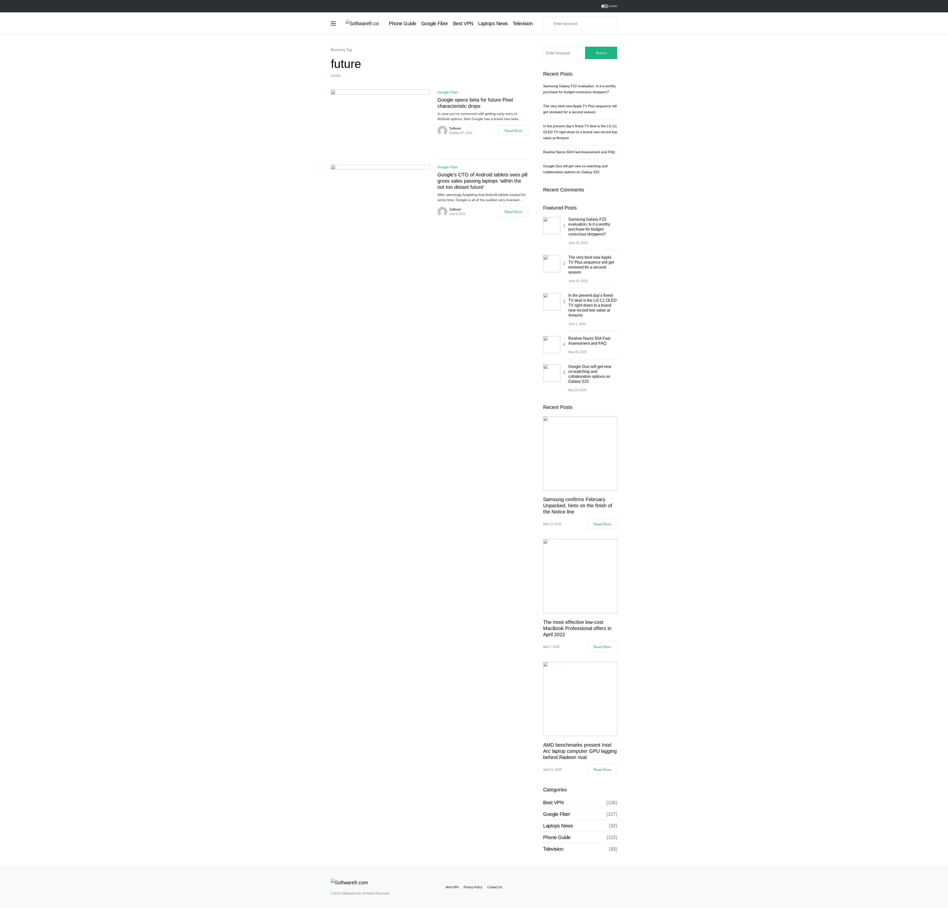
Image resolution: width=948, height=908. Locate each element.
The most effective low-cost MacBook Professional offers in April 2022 (577, 628)
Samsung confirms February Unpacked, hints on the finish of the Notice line (577, 505)
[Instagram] (345, 6)
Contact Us (494, 887)
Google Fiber (447, 92)
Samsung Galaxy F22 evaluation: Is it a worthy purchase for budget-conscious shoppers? (589, 226)
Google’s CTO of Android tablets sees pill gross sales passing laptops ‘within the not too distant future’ (482, 181)
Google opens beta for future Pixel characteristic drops (475, 103)
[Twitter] (338, 6)
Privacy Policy (473, 887)
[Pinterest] (615, 887)
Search (601, 53)
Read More (513, 131)
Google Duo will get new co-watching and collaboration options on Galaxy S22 (589, 373)
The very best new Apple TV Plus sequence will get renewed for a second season (591, 264)
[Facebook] (332, 6)
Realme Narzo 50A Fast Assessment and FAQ (579, 152)
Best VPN (553, 802)
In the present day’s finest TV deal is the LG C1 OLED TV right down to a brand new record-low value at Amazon (580, 132)
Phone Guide (557, 837)
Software (455, 128)
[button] (608, 6)
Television (553, 849)
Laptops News (558, 825)
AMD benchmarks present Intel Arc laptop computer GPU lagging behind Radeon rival (580, 751)
